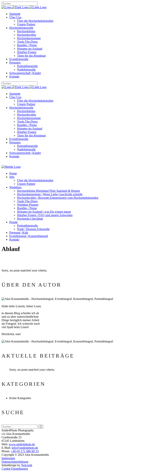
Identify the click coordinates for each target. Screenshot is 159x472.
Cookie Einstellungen (15, 468)
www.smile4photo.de (22, 444)
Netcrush (26, 465)
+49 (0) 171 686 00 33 (25, 451)
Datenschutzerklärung (15, 461)
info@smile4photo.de (25, 447)
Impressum (8, 458)
